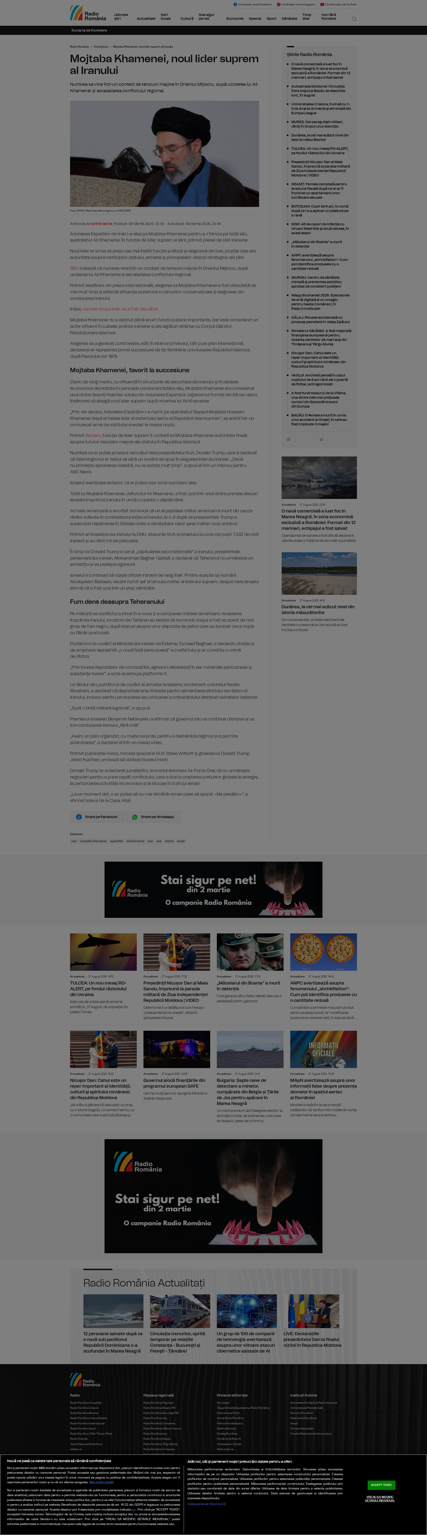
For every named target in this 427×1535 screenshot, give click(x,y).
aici (134, 1509)
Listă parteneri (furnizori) (206, 1504)
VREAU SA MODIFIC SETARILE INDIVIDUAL (380, 1499)
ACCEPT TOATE (381, 1485)
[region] (213, 1494)
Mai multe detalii (101, 1482)
